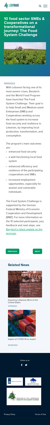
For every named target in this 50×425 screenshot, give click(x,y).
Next (37, 251)
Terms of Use (40, 414)
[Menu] (44, 6)
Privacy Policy (9, 414)
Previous (12, 251)
